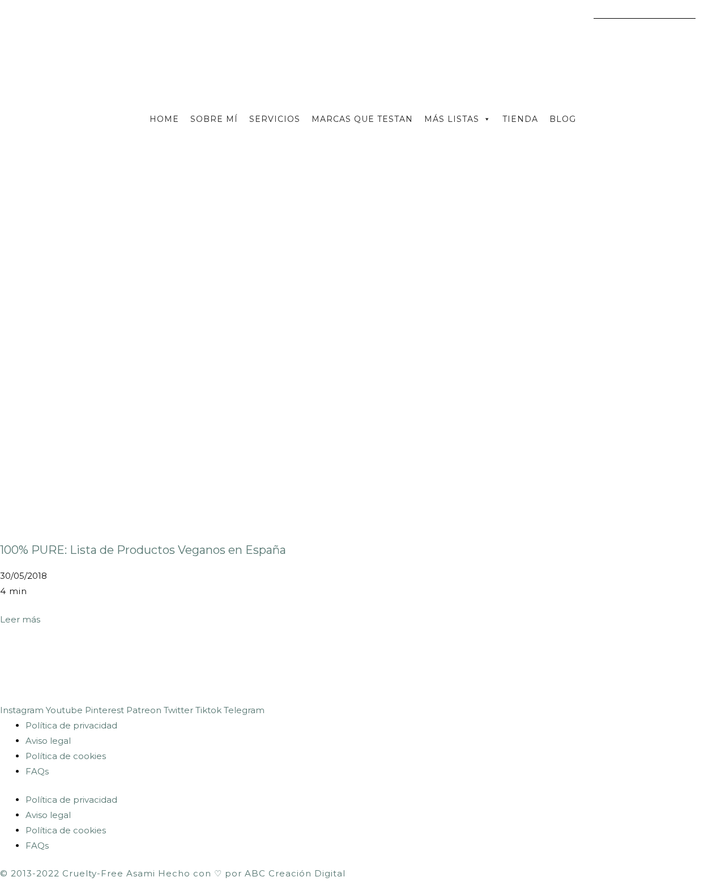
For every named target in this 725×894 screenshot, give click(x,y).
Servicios (274, 119)
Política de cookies (65, 756)
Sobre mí (214, 119)
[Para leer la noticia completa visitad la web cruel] (201, 673)
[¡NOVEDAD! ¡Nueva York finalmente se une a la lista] (604, 673)
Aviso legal (48, 740)
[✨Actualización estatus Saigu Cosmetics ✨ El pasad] (282, 673)
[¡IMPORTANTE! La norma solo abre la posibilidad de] (443, 673)
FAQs (37, 771)
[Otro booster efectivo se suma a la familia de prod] (685, 673)
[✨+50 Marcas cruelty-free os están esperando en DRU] (523, 673)
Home (164, 119)
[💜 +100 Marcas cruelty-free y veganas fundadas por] (120, 673)
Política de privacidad (71, 725)
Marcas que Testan (362, 119)
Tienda (520, 119)
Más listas (451, 119)
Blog (562, 119)
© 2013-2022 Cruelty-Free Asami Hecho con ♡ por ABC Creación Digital (173, 873)
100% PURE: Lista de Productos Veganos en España (143, 550)
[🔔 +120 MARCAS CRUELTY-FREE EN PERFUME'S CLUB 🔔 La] (362, 673)
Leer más (20, 619)
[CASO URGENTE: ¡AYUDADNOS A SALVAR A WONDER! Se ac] (40, 673)
